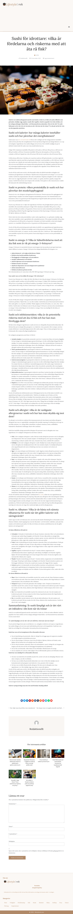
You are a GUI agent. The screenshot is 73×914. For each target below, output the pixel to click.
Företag (6, 906)
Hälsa (48, 902)
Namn (11, 826)
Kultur (67, 902)
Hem (5, 902)
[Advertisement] (36, 18)
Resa (60, 902)
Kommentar (12, 804)
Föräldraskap (21, 902)
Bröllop (54, 902)
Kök (37, 55)
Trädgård (12, 902)
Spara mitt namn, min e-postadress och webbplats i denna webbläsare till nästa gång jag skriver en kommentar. (36, 852)
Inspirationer (15, 906)
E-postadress (13, 834)
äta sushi (41, 494)
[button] (69, 27)
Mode (34, 902)
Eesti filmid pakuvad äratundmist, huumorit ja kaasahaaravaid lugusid (58, 763)
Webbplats (12, 841)
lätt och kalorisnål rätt (24, 140)
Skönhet (41, 902)
